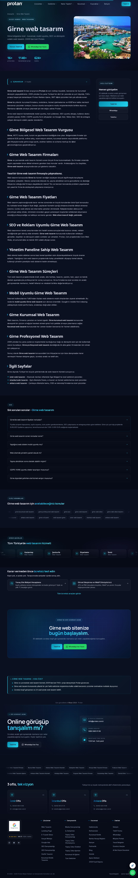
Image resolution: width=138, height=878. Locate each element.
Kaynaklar (96, 4)
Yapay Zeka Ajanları (72, 851)
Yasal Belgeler (118, 842)
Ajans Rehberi (94, 858)
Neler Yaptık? (67, 4)
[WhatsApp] (133, 873)
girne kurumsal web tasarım (13, 512)
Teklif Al (126, 4)
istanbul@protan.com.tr (62, 809)
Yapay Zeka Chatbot (73, 847)
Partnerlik (92, 846)
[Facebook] (19, 843)
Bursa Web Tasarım (68, 768)
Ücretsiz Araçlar (119, 846)
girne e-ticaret (50, 517)
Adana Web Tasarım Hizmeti (89, 768)
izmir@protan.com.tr (19, 809)
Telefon (113, 117)
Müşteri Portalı (118, 838)
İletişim (107, 4)
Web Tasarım (46, 827)
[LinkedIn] (14, 843)
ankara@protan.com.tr (103, 809)
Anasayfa (10, 14)
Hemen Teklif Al (16, 47)
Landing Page (46, 831)
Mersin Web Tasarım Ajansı (26, 768)
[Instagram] (9, 843)
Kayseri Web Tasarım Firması (47, 773)
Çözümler (39, 4)
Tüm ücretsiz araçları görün (69, 593)
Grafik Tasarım (47, 854)
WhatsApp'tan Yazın (38, 47)
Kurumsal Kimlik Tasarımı (47, 859)
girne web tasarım (70, 512)
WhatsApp (113, 110)
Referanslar (93, 831)
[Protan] (15, 4)
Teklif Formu (117, 831)
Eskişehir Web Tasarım (111, 768)
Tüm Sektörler (70, 858)
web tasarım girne (66, 517)
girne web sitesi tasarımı (104, 512)
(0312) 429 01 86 (101, 806)
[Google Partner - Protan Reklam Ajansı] (14, 826)
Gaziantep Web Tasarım (70, 773)
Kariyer (91, 842)
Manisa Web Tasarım (113, 773)
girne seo (56, 512)
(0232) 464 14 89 (18, 806)
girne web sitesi (86, 512)
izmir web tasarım (83, 517)
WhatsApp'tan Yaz (32, 745)
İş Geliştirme (70, 831)
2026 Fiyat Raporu (96, 862)
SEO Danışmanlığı (48, 846)
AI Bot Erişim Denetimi (121, 850)
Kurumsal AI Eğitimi (72, 854)
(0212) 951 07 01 (59, 806)
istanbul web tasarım (16, 517)
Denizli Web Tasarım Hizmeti (92, 773)
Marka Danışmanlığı (72, 827)
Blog (90, 850)
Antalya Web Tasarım (26, 773)
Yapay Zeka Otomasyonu (70, 842)
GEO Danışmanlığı (48, 850)
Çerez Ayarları (126, 874)
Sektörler (52, 4)
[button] (50, 821)
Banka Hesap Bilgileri (97, 838)
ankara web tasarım (34, 517)
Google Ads (45, 842)
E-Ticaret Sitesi (47, 835)
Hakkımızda (93, 827)
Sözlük (91, 854)
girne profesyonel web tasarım (37, 512)
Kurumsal (83, 4)
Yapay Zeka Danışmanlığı (70, 836)
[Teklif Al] (133, 866)
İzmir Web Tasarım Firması (49, 768)
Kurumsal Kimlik (95, 835)
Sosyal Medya (46, 838)
